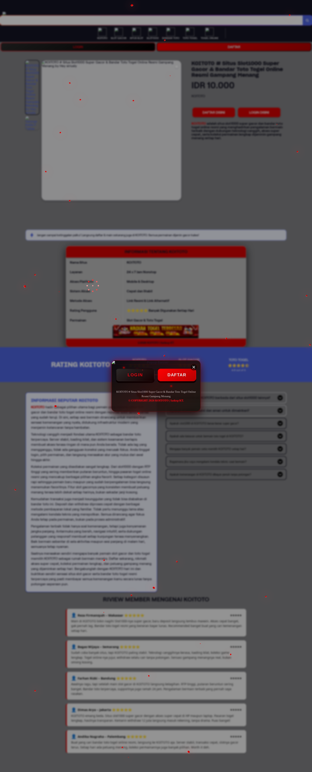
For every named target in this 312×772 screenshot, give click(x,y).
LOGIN (135, 374)
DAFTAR (176, 374)
